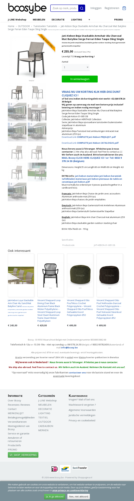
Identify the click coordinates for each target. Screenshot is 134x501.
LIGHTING (76, 19)
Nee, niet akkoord (78, 496)
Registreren (112, 8)
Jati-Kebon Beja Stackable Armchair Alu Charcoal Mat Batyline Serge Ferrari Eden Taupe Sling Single (67, 28)
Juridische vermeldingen (82, 415)
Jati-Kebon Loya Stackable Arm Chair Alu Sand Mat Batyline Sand (21, 307)
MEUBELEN (39, 19)
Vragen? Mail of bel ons (82, 399)
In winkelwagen (79, 79)
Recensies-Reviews (19, 404)
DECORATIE (58, 19)
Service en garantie (18, 433)
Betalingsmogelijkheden (21, 417)
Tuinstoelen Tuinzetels (45, 26)
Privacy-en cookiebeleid (82, 420)
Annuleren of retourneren (15, 439)
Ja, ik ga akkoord (54, 496)
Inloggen (95, 8)
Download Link (89, 136)
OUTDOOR (24, 26)
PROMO (118, 19)
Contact (12, 409)
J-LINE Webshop (17, 19)
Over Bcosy (14, 400)
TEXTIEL (43, 417)
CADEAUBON (45, 426)
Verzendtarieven (17, 421)
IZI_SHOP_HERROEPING (23, 454)
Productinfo (14, 445)
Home (11, 26)
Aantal (65, 61)
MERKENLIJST (16, 413)
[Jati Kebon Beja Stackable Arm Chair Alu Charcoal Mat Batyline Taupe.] (31, 57)
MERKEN (43, 430)
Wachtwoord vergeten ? (82, 404)
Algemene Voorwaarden (82, 410)
